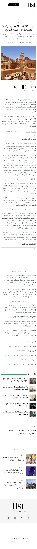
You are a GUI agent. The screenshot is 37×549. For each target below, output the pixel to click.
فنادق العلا (29, 430)
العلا (34, 430)
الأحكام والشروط (13, 538)
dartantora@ (9, 355)
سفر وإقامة (18, 22)
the (11, 364)
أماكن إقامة (12, 430)
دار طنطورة (32, 434)
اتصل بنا (16, 527)
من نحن (21, 527)
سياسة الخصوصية (23, 538)
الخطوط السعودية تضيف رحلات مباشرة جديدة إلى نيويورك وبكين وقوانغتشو (13, 485)
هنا (26, 342)
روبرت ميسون (20, 43)
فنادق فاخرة (20, 430)
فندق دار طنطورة (23, 434)
